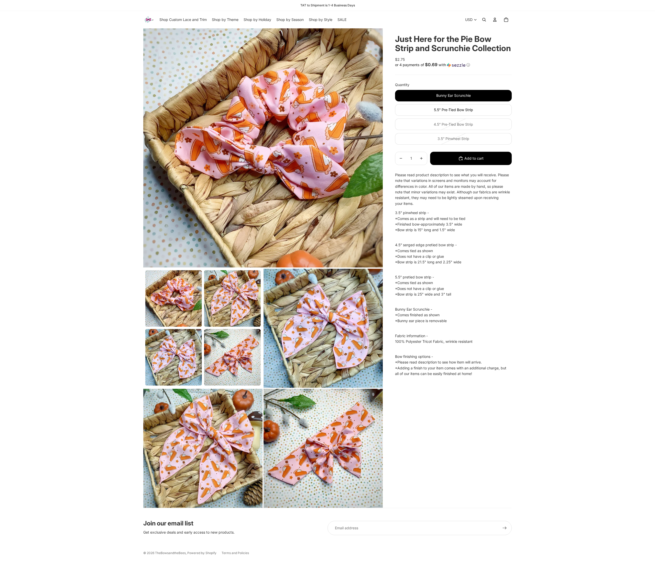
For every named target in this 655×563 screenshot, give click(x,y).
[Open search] (484, 19)
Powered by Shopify (201, 553)
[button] (453, 64)
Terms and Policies (235, 553)
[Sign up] (504, 528)
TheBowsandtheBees (170, 553)
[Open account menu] (494, 19)
